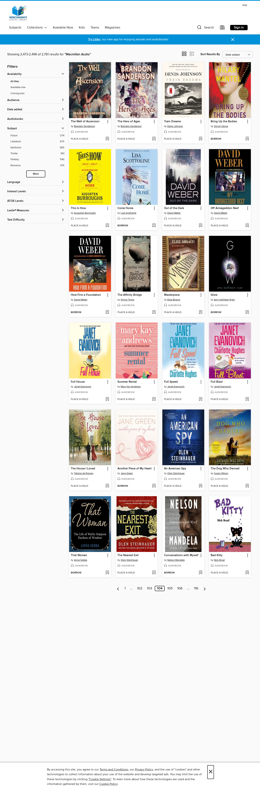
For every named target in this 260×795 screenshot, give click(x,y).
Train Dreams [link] (172, 121)
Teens (95, 27)
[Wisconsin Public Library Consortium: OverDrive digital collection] (18, 13)
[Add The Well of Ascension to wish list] (107, 139)
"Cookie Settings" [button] (99, 779)
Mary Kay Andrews (131, 386)
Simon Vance (221, 126)
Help (244, 5)
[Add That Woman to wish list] (107, 572)
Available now (18, 87)
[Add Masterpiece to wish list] (200, 312)
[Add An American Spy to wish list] (200, 486)
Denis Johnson (175, 126)
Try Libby (94, 39)
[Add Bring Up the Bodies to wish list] (247, 139)
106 (180, 588)
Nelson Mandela (176, 560)
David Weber (174, 213)
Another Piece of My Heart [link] (134, 468)
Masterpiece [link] (172, 295)
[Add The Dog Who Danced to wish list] (247, 486)
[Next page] (204, 588)
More (36, 174)
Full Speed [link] (171, 382)
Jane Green (127, 473)
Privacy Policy (144, 769)
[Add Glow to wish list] (247, 312)
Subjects (15, 27)
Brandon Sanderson (84, 126)
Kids (82, 27)
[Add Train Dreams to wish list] (200, 139)
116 (196, 588)
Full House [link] (78, 382)
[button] (205, 28)
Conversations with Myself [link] (181, 555)
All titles (14, 81)
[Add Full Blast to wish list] (247, 399)
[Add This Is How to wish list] (107, 225)
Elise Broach (173, 299)
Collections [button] (35, 27)
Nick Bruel (219, 560)
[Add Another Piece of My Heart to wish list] (154, 486)
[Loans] (222, 28)
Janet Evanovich (82, 386)
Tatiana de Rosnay (83, 473)
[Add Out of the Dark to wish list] (200, 225)
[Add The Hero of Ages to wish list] (154, 139)
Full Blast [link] (217, 382)
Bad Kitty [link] (217, 555)
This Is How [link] (78, 208)
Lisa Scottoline (128, 213)
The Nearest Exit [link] (128, 555)
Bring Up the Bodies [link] (224, 121)
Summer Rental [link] (127, 382)
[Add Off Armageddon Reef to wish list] (247, 225)
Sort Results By (210, 54)
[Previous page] (118, 588)
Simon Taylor (127, 299)
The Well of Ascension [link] (85, 121)
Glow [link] (214, 295)
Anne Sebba (80, 560)
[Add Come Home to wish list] (154, 225)
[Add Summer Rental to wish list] (154, 399)
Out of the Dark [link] (174, 208)
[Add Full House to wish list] (107, 399)
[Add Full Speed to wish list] (200, 399)
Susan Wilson (221, 473)
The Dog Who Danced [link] (225, 468)
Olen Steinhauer (176, 473)
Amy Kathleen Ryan (224, 299)
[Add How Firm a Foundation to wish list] (107, 312)
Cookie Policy (108, 784)
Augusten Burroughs (85, 213)
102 (139, 588)
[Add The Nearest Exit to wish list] (154, 572)
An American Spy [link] (175, 468)
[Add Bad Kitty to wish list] (247, 572)
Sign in (239, 27)
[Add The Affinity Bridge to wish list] (154, 312)
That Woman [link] (79, 555)
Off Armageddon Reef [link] (225, 208)
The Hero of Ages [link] (128, 121)
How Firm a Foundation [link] (86, 295)
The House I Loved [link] (83, 468)
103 (149, 588)
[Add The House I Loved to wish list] (107, 486)
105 (170, 588)
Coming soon (17, 93)
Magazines (112, 27)
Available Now (63, 27)
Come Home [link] (125, 208)
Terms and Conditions (114, 769)
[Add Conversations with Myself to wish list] (200, 572)
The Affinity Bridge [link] (129, 295)
